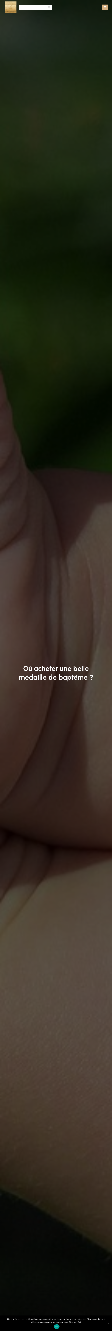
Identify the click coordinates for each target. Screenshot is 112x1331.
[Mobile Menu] (105, 7)
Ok (56, 1326)
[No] (108, 1323)
